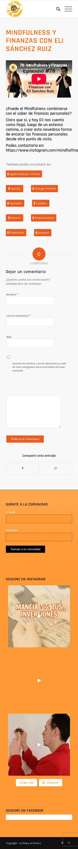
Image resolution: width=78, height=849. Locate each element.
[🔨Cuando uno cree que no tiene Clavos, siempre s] (39, 745)
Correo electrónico (18, 315)
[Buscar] (56, 9)
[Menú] (66, 9)
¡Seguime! (52, 782)
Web (8, 337)
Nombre (12, 294)
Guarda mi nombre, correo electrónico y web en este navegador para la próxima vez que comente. (39, 367)
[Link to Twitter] (62, 842)
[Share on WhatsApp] (55, 468)
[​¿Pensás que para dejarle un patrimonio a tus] (39, 680)
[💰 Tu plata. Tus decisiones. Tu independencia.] (39, 616)
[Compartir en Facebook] (22, 468)
